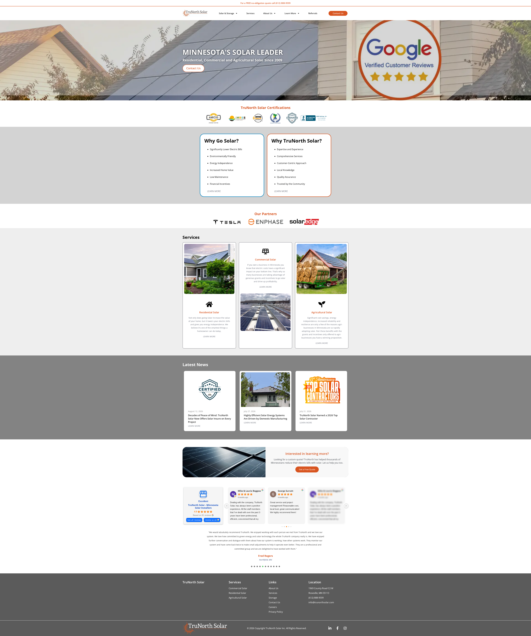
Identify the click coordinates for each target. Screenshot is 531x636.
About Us (267, 13)
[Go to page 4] (288, 526)
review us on (211, 520)
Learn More (290, 13)
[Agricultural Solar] (321, 304)
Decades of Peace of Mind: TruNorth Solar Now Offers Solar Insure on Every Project (209, 418)
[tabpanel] (265, 552)
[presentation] (251, 579)
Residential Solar (209, 312)
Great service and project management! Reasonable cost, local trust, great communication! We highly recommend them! (284, 507)
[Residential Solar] (209, 304)
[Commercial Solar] (265, 251)
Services (250, 13)
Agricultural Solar (321, 312)
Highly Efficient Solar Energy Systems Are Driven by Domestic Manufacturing (265, 417)
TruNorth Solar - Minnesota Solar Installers (203, 506)
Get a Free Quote (307, 469)
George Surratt (285, 491)
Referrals (312, 13)
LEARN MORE (214, 191)
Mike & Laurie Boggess (249, 491)
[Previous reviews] (226, 505)
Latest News (195, 364)
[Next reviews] (346, 505)
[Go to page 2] (284, 526)
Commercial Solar (265, 259)
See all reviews (194, 520)
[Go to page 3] (286, 526)
